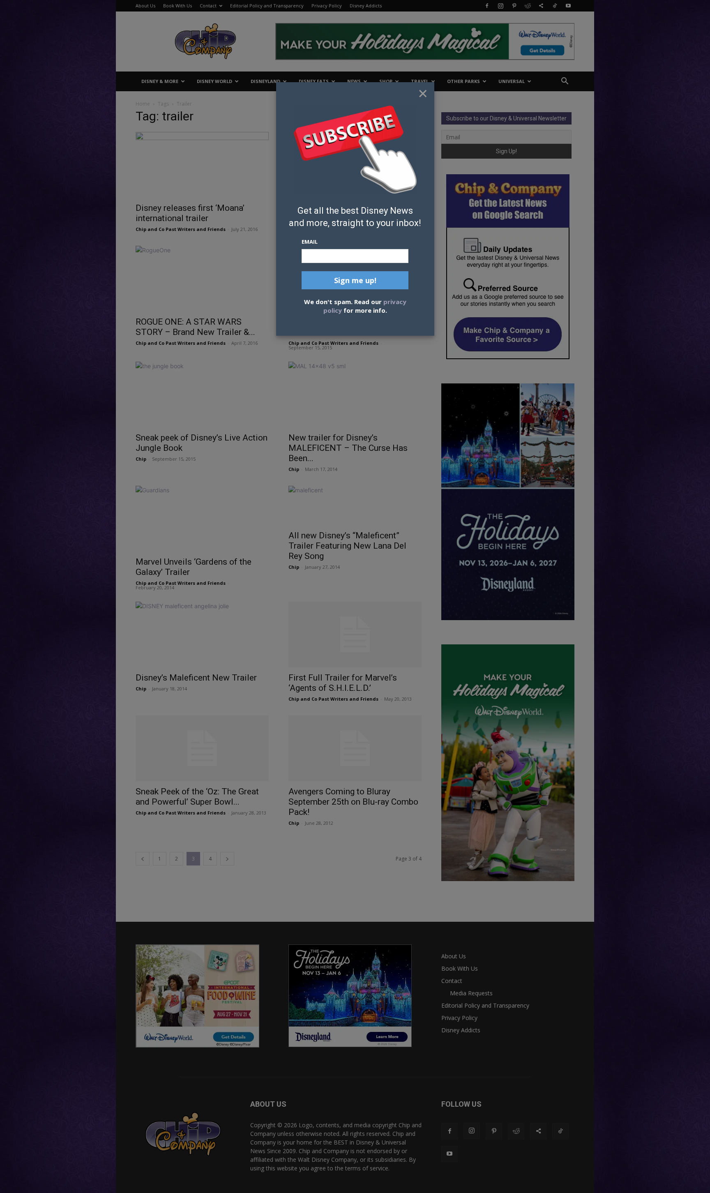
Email (310, 241)
